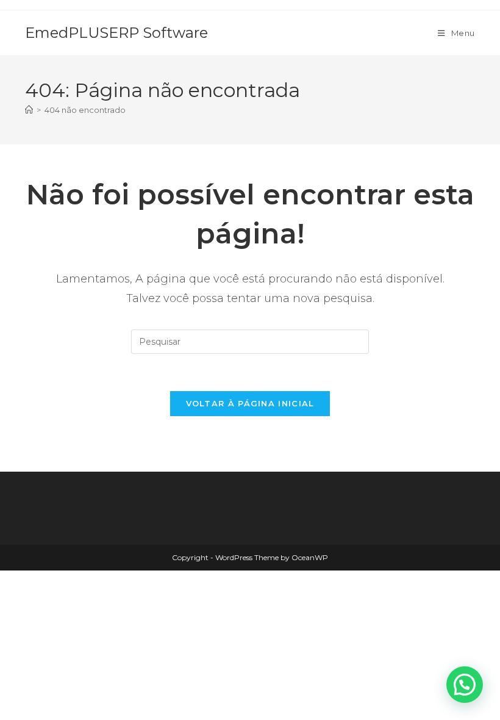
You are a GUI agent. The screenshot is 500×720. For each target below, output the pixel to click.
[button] (464, 684)
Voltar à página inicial (250, 403)
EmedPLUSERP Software (116, 32)
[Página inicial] (29, 110)
